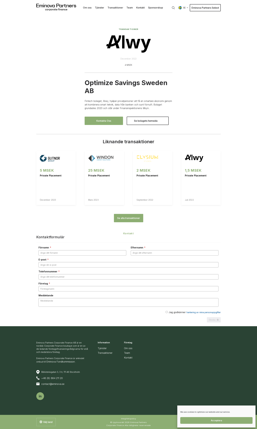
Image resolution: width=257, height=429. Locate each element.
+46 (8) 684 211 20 (52, 378)
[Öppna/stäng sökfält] (173, 7)
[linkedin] (40, 396)
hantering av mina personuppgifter (204, 312)
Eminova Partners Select (205, 7)
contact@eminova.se (52, 383)
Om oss (128, 348)
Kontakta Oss (103, 120)
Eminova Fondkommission (60, 361)
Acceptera (216, 420)
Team (127, 352)
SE (184, 7)
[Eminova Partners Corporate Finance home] (56, 7)
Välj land (48, 422)
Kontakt (128, 357)
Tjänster (102, 348)
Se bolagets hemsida (146, 120)
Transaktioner (128, 29)
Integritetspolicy (128, 418)
